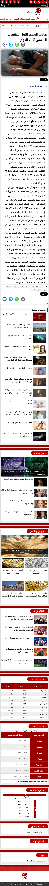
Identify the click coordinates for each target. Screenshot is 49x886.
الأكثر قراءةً (39, 611)
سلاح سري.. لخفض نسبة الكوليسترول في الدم (17, 315)
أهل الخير (37, 26)
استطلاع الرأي (37, 826)
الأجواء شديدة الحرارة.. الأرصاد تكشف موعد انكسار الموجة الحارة (19, 326)
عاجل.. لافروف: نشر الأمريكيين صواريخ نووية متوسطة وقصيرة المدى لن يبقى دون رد (18, 392)
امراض (8, 286)
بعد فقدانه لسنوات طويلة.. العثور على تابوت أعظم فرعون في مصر (18, 380)
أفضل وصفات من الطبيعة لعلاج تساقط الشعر (18, 347)
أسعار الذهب (38, 726)
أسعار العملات (37, 679)
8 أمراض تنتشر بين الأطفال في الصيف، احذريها (18, 402)
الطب (27, 232)
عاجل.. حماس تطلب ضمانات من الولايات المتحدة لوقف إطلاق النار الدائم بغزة (17, 358)
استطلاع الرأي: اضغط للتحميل (37, 832)
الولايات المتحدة (18, 154)
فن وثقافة (39, 453)
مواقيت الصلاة (37, 790)
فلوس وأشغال (37, 531)
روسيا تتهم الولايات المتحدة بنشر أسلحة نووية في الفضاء (18, 434)
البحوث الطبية (24, 286)
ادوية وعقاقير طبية (37, 286)
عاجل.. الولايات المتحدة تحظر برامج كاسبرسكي (20, 336)
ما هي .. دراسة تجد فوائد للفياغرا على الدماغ (19, 369)
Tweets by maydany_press (37, 860)
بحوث (44, 290)
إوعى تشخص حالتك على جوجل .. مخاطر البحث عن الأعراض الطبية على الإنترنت (18, 413)
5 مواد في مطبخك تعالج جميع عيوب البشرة (19, 424)
